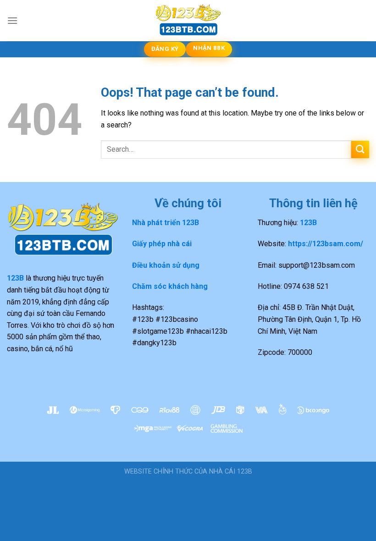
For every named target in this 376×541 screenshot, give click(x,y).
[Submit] (360, 150)
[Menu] (12, 20)
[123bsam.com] (188, 20)
